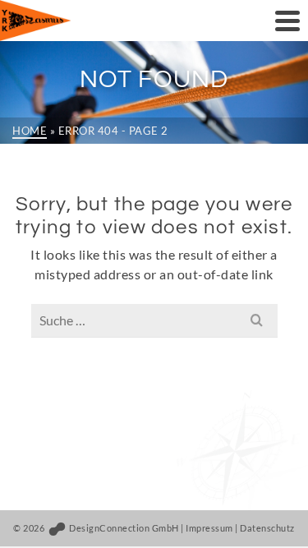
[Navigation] (287, 20)
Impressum (209, 528)
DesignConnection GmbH (123, 528)
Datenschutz (267, 528)
